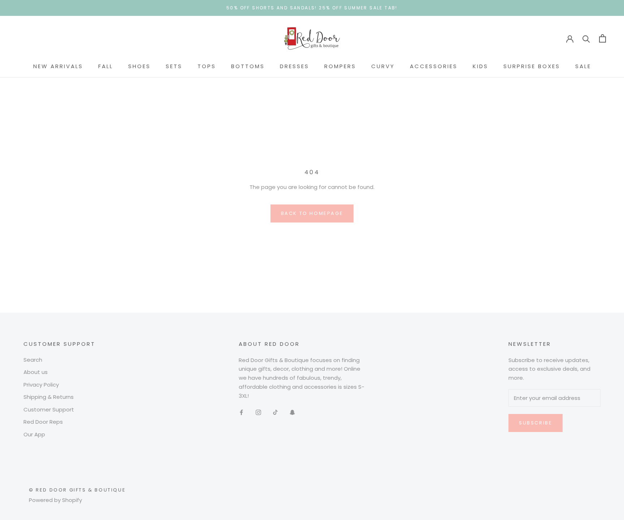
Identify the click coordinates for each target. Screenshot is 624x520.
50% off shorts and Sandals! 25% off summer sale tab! (312, 8)
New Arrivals (58, 66)
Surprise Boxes (531, 66)
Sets (174, 66)
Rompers (340, 66)
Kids (480, 66)
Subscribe (535, 422)
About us (35, 372)
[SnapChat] (292, 412)
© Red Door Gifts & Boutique (77, 489)
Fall (105, 66)
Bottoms (248, 66)
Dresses (294, 66)
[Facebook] (241, 412)
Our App (34, 434)
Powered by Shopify (55, 500)
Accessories (434, 66)
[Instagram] (258, 412)
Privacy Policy (41, 384)
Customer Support (48, 409)
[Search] (586, 38)
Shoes (139, 66)
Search (32, 359)
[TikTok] (275, 412)
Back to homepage (312, 213)
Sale (583, 66)
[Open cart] (602, 38)
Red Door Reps (43, 422)
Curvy (383, 66)
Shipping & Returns (48, 397)
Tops (207, 66)
